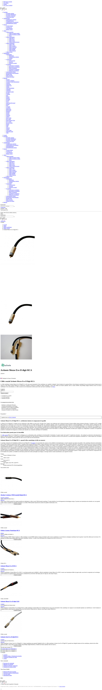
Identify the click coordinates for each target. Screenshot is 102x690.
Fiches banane (12, 60)
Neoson (8, 114)
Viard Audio (9, 130)
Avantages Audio (10, 91)
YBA (7, 132)
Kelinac (8, 104)
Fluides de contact (13, 63)
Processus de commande (8, 663)
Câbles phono (12, 40)
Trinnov (8, 129)
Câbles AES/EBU (13, 47)
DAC (54, 386)
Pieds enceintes (9, 75)
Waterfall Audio (9, 131)
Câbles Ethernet (12, 50)
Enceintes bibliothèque (11, 14)
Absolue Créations (10, 80)
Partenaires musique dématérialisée (11, 672)
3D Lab (8, 79)
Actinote (8, 83)
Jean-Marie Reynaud (10, 103)
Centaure (8, 94)
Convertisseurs (9, 28)
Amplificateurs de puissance (12, 22)
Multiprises (11, 55)
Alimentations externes (14, 57)
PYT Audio (8, 121)
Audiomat (8, 89)
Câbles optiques (12, 48)
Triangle (8, 127)
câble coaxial (5, 435)
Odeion (7, 116)
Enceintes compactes (10, 16)
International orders (7, 675)
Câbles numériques (10, 43)
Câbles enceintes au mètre (14, 34)
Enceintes (5, 136)
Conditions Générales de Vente (10, 657)
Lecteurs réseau (9, 25)
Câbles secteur (9, 52)
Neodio (7, 113)
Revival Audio (9, 122)
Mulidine (8, 111)
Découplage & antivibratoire (12, 73)
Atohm (7, 86)
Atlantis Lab (9, 85)
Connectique (9, 59)
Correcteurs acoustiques (14, 65)
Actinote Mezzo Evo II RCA (8, 566)
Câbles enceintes (9, 32)
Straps (10, 35)
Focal (7, 101)
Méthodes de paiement (8, 664)
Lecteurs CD (9, 27)
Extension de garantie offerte (9, 667)
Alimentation (9, 54)
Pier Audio (8, 119)
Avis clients (5, 3)
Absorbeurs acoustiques (14, 69)
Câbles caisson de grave (14, 42)
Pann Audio (8, 118)
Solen (7, 125)
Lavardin (8, 106)
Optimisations (6, 177)
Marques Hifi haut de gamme (9, 671)
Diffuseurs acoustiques (14, 70)
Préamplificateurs (10, 20)
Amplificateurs (6, 142)
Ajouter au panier (4, 393)
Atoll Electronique (10, 88)
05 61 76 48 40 (62, 686)
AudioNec (8, 90)
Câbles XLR (11, 39)
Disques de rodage (10, 76)
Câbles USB (11, 44)
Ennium (8, 98)
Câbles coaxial (12, 45)
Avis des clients (6, 674)
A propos (5, 654)
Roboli (7, 124)
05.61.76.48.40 (12, 417)
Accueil (5, 135)
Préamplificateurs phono (11, 23)
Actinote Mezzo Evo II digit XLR (10, 601)
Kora (7, 105)
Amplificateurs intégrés (11, 19)
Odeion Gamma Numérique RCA (10, 530)
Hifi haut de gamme (7, 1)
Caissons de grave (10, 17)
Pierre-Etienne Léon (10, 120)
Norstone (8, 115)
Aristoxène (8, 84)
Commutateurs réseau (11, 71)
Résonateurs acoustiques (14, 67)
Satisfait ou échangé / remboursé (10, 665)
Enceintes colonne (10, 13)
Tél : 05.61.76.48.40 (7, 5)
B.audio (8, 93)
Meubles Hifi (9, 74)
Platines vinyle (9, 29)
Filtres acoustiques (13, 68)
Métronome (8, 109)
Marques (5, 202)
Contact (5, 4)
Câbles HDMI (12, 49)
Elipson (7, 96)
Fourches (11, 62)
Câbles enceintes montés (14, 33)
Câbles (4, 155)
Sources (5, 148)
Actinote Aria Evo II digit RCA (9, 637)
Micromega (8, 110)
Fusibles (10, 58)
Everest (7, 100)
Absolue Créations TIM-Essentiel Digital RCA (14, 495)
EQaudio (8, 99)
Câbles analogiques (10, 37)
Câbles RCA (12, 38)
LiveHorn (8, 108)
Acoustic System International (12, 81)
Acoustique (8, 64)
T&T (7, 126)
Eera (7, 95)
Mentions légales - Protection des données (12, 656)
